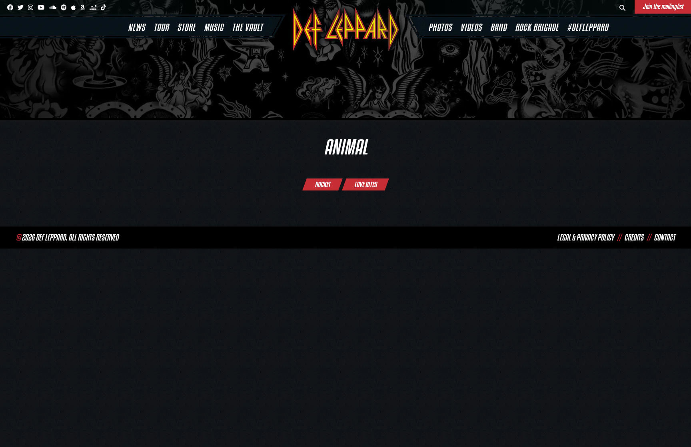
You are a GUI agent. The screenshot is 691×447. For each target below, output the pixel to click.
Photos (440, 27)
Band (498, 27)
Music (214, 27)
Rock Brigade (537, 27)
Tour (161, 27)
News (136, 27)
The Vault (247, 27)
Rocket (322, 184)
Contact (664, 237)
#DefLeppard (587, 27)
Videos (471, 27)
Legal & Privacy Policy (585, 237)
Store (186, 27)
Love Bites (365, 184)
